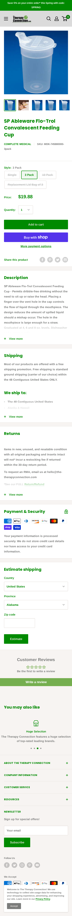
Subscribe (17, 842)
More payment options (36, 246)
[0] (64, 18)
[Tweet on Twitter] (57, 260)
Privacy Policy (43, 899)
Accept (14, 906)
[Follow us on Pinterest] (29, 865)
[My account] (57, 19)
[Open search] (49, 19)
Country (9, 578)
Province (10, 596)
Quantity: (10, 209)
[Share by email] (65, 260)
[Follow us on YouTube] (37, 865)
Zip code (9, 614)
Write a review (36, 682)
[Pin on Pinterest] (50, 260)
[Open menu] (6, 18)
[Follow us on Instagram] (22, 865)
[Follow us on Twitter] (14, 865)
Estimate (16, 639)
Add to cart (36, 224)
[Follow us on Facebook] (7, 865)
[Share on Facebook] (42, 260)
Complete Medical (17, 144)
